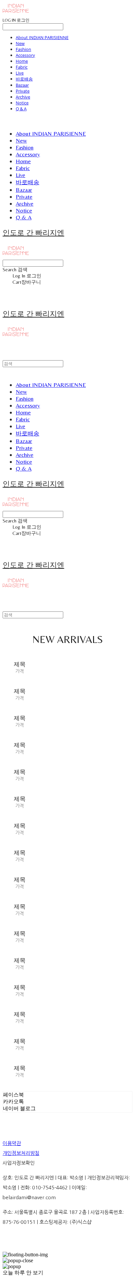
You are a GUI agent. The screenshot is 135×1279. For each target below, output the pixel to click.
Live (20, 73)
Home (22, 61)
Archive (23, 97)
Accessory (25, 55)
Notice (22, 103)
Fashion (23, 49)
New (20, 43)
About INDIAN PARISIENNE (42, 37)
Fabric (22, 67)
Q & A (21, 109)
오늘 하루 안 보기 (23, 1272)
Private (22, 91)
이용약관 (12, 1143)
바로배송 (24, 79)
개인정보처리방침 (21, 1153)
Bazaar (22, 85)
